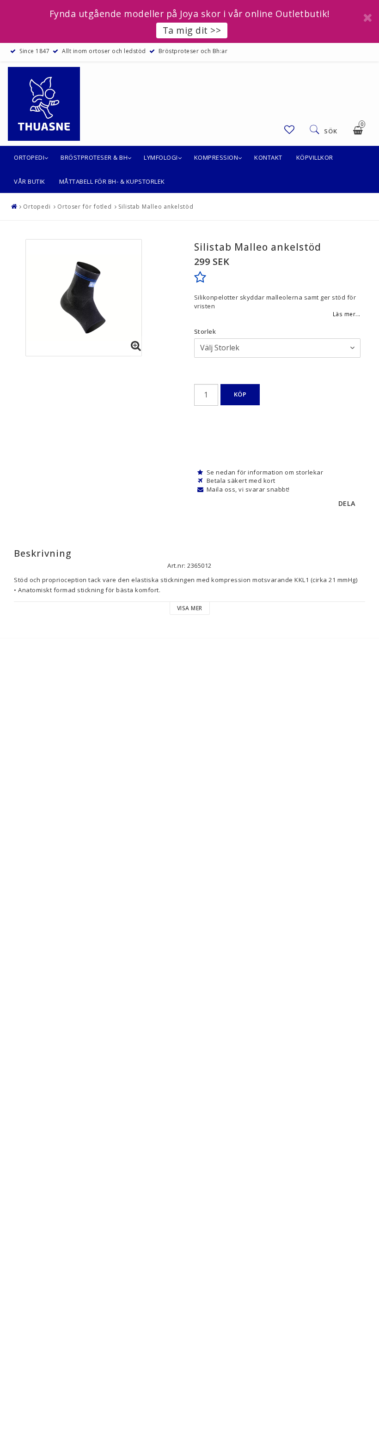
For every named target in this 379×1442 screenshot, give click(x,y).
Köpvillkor (314, 157)
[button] (289, 129)
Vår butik (29, 181)
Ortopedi (29, 157)
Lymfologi (161, 157)
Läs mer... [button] (347, 314)
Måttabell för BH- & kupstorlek (112, 181)
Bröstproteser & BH (94, 157)
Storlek (205, 331)
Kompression (216, 157)
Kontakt (268, 157)
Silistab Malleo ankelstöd (156, 206)
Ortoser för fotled (84, 206)
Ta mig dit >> (192, 30)
